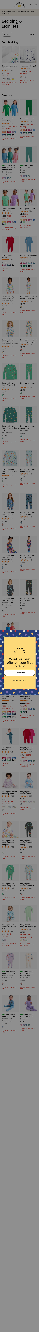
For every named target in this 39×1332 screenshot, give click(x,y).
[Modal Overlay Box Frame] (19, 666)
